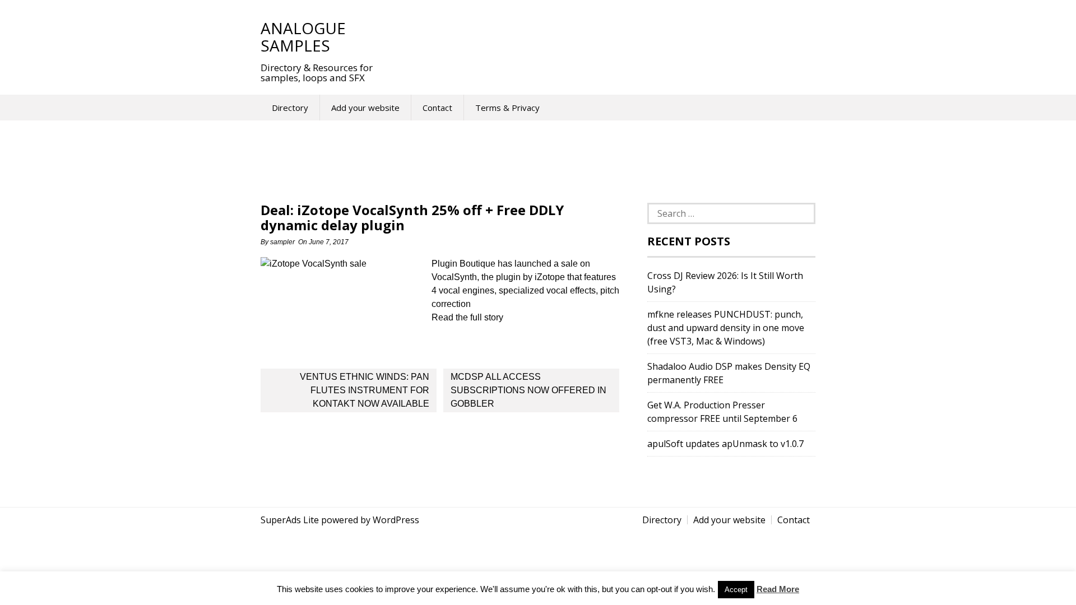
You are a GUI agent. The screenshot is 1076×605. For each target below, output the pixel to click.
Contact (437, 107)
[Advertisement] (593, 36)
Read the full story (467, 317)
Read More (778, 589)
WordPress (396, 520)
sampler (282, 242)
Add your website (365, 107)
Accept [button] (736, 589)
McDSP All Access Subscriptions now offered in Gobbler (528, 390)
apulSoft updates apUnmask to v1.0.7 (725, 444)
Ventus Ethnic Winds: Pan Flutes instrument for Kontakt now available (364, 390)
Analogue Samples (303, 36)
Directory (290, 107)
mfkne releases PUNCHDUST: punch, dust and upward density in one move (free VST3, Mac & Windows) (725, 327)
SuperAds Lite (290, 520)
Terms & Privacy (507, 107)
